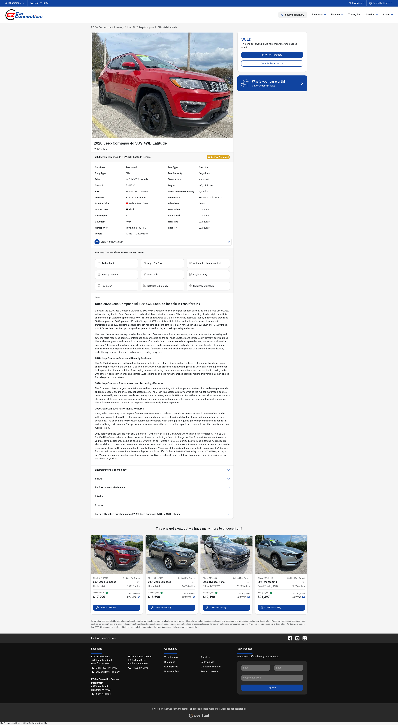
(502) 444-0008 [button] (41, 3)
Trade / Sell (354, 14)
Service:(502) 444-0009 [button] (107, 672)
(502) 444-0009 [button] (103, 694)
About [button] (386, 14)
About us (205, 657)
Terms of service (209, 671)
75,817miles (133, 586)
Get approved (171, 666)
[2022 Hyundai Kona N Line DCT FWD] (226, 554)
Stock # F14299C (265, 578)
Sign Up (272, 687)
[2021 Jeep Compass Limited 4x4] (117, 554)
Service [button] (370, 14)
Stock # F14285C (155, 578)
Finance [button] (335, 14)
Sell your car (207, 662)
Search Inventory (294, 14)
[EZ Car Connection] (24, 15)
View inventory (172, 657)
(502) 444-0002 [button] (140, 667)
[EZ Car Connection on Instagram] (303, 638)
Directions (169, 662)
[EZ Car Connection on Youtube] (296, 638)
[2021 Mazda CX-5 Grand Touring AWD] (281, 554)
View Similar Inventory (272, 63)
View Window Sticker (112, 241)
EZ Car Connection (101, 27)
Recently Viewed (381, 3)
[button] (15, 3)
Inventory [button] (317, 14)
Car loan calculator (211, 666)
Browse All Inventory (272, 55)
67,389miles (243, 586)
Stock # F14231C (100, 578)
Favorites (357, 3)
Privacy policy (171, 671)
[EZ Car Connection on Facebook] (289, 638)
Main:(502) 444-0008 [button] (106, 667)
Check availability (108, 607)
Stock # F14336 (210, 578)
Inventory (119, 27)
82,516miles (298, 586)
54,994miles (188, 586)
